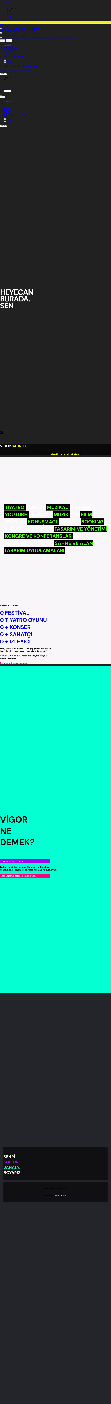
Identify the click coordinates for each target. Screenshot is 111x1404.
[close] (2, 40)
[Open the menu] (1, 95)
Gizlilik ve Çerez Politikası (9, 70)
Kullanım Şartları (25, 70)
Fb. (10, 12)
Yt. (10, 18)
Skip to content (5, 24)
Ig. (10, 14)
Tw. (10, 16)
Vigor (23, 66)
